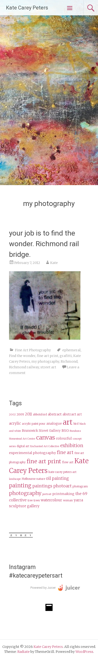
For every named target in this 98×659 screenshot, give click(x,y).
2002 (12, 414)
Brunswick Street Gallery (41, 431)
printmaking (63, 494)
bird (76, 423)
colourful (64, 438)
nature (40, 479)
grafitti (66, 356)
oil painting (57, 478)
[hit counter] (21, 536)
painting (20, 485)
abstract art (72, 414)
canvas (45, 437)
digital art (23, 446)
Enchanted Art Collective (44, 446)
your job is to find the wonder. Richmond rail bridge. (44, 243)
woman (68, 500)
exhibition (71, 445)
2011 (28, 414)
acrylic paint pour (33, 423)
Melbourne (28, 479)
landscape (15, 479)
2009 (20, 414)
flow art (68, 462)
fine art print (47, 356)
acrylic (15, 423)
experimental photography (32, 453)
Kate (54, 263)
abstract (55, 414)
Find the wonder (22, 356)
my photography (45, 361)
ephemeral (71, 350)
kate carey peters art (62, 472)
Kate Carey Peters (27, 8)
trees (37, 500)
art (68, 422)
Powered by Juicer (43, 587)
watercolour (51, 500)
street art (48, 367)
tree (30, 500)
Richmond (69, 361)
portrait (46, 494)
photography (25, 493)
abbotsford (40, 414)
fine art (65, 452)
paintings (42, 486)
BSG (65, 430)
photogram (80, 486)
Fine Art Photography (33, 350)
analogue (54, 424)
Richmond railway (24, 367)
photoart (62, 486)
